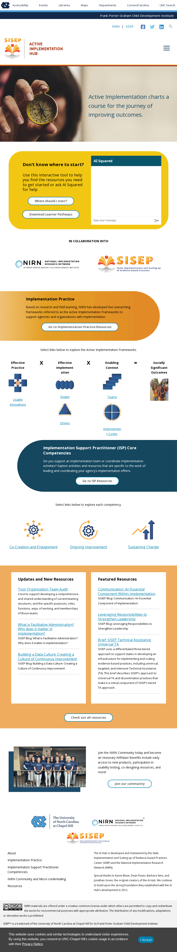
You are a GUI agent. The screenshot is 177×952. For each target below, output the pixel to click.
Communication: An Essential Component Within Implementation (126, 591)
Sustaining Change (143, 547)
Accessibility (20, 5)
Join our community (130, 784)
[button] (171, 26)
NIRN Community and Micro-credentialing (37, 879)
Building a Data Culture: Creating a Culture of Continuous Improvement (47, 656)
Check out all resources (88, 717)
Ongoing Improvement (88, 547)
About (12, 853)
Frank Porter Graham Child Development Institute (137, 15)
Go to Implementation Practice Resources (79, 327)
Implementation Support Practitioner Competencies (33, 869)
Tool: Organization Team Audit (43, 589)
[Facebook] (143, 27)
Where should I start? (51, 201)
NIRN (116, 26)
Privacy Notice (32, 944)
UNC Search (167, 5)
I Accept (146, 939)
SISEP (130, 26)
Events (43, 5)
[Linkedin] (161, 27)
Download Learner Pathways (50, 214)
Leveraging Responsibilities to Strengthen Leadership (122, 616)
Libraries (64, 5)
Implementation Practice (25, 860)
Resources (15, 886)
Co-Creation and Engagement (33, 547)
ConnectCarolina (138, 5)
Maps (84, 5)
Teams (112, 397)
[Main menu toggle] (166, 48)
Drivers (65, 423)
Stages (65, 397)
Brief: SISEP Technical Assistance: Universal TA (124, 642)
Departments (107, 5)
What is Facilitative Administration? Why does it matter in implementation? (46, 629)
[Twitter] (152, 27)
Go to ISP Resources (97, 481)
